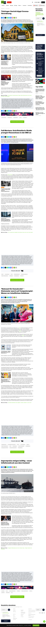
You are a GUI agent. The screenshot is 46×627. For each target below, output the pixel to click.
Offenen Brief (10, 174)
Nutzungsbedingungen (31, 611)
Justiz (20, 117)
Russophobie (17, 275)
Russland (11, 275)
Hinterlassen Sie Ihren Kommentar (17, 121)
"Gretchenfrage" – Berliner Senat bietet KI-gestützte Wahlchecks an (6, 352)
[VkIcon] (36, 2)
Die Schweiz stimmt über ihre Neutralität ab (40, 54)
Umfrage (15, 5)
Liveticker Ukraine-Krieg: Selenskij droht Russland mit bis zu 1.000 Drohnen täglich (40, 90)
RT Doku (22, 616)
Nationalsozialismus (24, 274)
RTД (14, 615)
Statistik (3, 592)
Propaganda (20, 447)
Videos (19, 5)
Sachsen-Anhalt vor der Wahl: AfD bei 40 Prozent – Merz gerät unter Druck (40, 108)
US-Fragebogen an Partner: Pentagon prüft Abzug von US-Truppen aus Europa (40, 103)
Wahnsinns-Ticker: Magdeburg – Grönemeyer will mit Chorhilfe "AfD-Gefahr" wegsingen (40, 97)
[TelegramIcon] (35, 2)
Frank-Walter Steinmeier (11, 444)
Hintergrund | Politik (5, 447)
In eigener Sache (31, 617)
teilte (19, 327)
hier (23, 625)
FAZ (11, 274)
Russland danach (22, 610)
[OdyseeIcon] (40, 2)
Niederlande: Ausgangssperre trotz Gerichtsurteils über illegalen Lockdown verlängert (5, 83)
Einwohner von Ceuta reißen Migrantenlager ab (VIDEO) (40, 113)
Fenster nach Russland (15, 619)
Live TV (9, 2)
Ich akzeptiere (40, 21)
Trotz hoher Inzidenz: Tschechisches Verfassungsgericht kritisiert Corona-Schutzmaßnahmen (5, 63)
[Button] (43, 18)
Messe (28, 444)
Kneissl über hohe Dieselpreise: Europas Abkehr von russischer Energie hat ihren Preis (5, 523)
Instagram (6, 620)
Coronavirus (10, 117)
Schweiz (36, 5)
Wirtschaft (7, 592)
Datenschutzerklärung (31, 610)
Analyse (7, 5)
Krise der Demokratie (13, 447)
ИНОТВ (14, 614)
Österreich (42, 5)
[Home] (3, 2)
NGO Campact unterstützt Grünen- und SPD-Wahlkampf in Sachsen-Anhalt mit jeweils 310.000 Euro (6, 381)
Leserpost (24, 5)
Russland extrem (22, 615)
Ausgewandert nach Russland (23, 613)
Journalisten (30, 5)
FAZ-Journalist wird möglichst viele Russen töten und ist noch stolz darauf (20, 232)
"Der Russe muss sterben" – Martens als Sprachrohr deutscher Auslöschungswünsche (5, 190)
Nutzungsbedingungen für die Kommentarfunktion (31, 615)
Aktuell (3, 5)
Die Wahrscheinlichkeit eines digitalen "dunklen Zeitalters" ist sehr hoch (19, 402)
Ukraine (22, 275)
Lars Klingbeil (23, 444)
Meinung (11, 5)
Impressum (30, 608)
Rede (20, 331)
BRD (2, 274)
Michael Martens (16, 274)
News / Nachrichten (5, 275)
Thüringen (24, 117)
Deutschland (15, 117)
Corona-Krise (4, 117)
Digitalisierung (4, 444)
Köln (18, 444)
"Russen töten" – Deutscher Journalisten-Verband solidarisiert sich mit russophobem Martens (5, 219)
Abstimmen (39, 75)
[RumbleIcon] (38, 2)
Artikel (23, 335)
